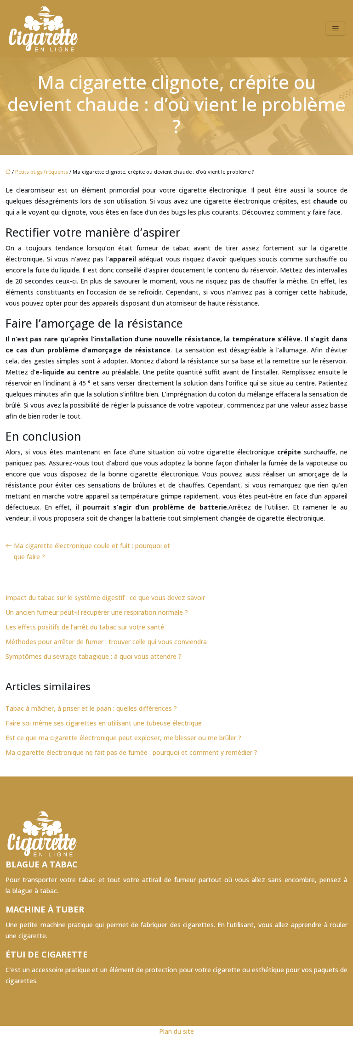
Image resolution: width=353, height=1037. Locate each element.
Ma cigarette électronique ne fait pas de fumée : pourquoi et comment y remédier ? (131, 752)
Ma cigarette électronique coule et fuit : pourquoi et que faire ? (92, 551)
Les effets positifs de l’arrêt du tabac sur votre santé (85, 627)
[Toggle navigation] (335, 29)
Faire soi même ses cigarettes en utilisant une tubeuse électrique (104, 723)
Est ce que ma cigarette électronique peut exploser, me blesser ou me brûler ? (123, 737)
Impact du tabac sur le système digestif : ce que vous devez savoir (105, 597)
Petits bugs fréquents (41, 171)
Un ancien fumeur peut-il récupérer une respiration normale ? (97, 612)
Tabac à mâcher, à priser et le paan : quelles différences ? (91, 708)
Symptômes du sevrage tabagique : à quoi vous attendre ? (94, 656)
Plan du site (176, 1031)
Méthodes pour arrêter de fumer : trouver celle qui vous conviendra (106, 641)
